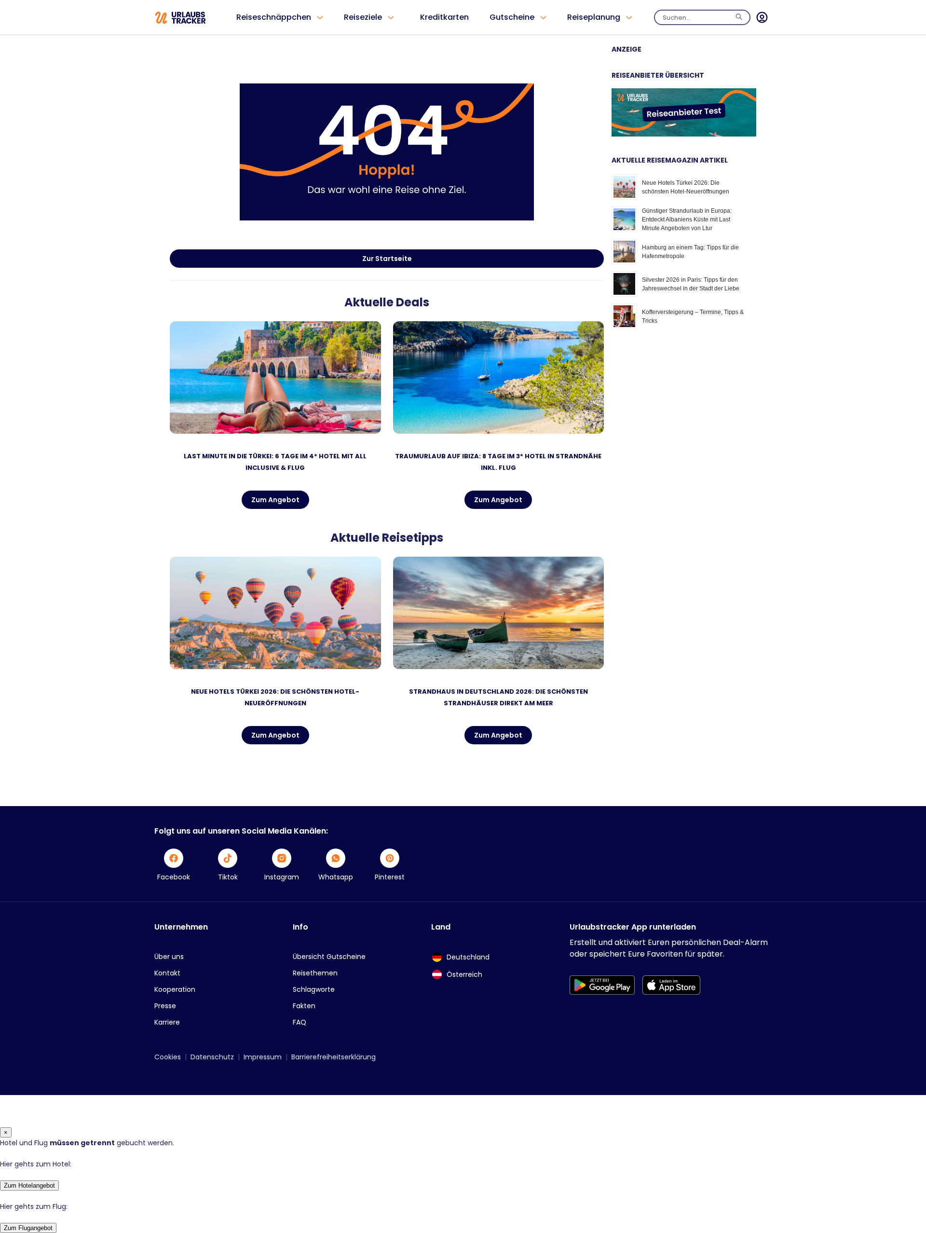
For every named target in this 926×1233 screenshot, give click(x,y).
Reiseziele (363, 17)
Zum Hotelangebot (29, 1185)
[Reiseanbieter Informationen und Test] (684, 134)
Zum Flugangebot (28, 1228)
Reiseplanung (593, 17)
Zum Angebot (275, 500)
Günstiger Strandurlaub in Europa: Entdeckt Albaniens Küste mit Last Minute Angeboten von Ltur (687, 219)
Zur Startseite (387, 258)
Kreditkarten (444, 17)
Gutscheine (512, 17)
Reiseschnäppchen (273, 17)
